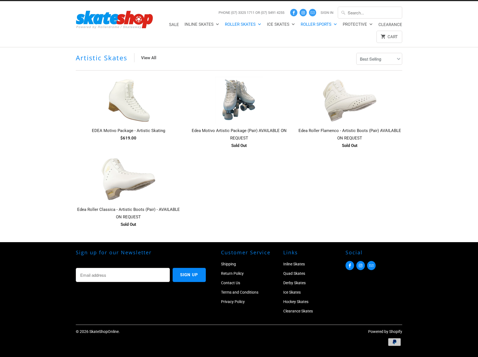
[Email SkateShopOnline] (312, 12)
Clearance (390, 24)
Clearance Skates (298, 311)
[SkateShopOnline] (114, 18)
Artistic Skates (101, 57)
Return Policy (232, 273)
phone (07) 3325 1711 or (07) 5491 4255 (251, 13)
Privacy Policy (233, 301)
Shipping (228, 264)
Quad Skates (294, 273)
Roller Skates (241, 24)
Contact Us (230, 283)
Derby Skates (294, 283)
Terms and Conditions (239, 292)
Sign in (327, 13)
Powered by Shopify (385, 331)
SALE (174, 24)
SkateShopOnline (104, 331)
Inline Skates (200, 24)
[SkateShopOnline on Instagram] (303, 12)
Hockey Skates (295, 301)
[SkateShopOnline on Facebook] (293, 12)
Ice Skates (278, 24)
